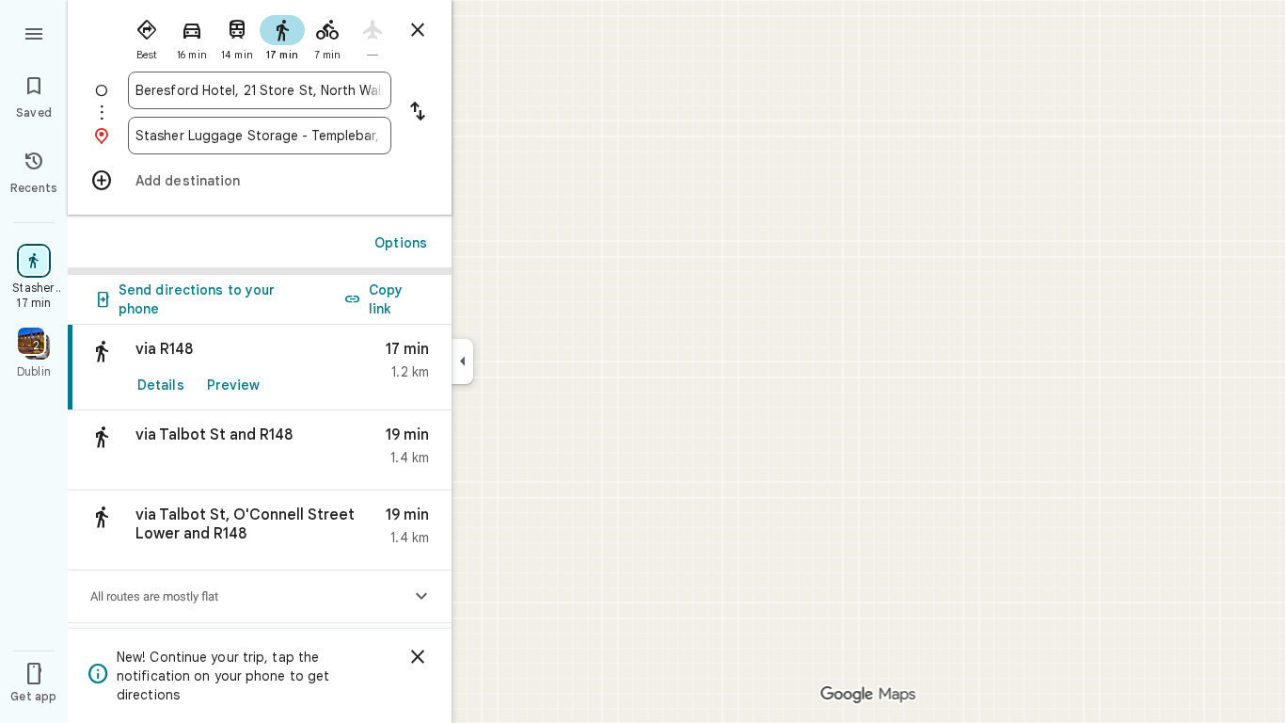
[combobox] (259, 90)
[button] (260, 450)
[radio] (146, 35)
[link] (260, 367)
